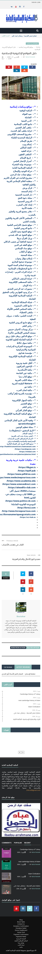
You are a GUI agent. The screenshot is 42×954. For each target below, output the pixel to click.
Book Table (21, 922)
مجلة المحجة (26, 255)
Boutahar (30, 57)
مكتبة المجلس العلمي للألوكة (19, 309)
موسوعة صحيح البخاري (22, 261)
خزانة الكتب (21, 945)
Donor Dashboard (21, 930)
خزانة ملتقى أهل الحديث (21, 130)
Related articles (33, 648)
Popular (18, 843)
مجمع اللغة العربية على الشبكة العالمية (20, 444)
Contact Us (21, 924)
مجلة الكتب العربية (23, 380)
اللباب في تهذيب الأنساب (13, 545)
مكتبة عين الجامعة (24, 373)
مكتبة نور (28, 386)
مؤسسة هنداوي (25, 352)
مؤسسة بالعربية (25, 393)
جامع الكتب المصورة (23, 305)
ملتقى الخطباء (26, 312)
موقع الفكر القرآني (24, 410)
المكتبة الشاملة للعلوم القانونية (19, 339)
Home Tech (21, 932)
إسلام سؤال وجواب (23, 258)
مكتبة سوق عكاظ (24, 342)
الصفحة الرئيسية (21, 939)
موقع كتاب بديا (25, 376)
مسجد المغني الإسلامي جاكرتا (22, 332)
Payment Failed (21, 937)
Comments (6, 843)
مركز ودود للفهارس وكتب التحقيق (17, 292)
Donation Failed (21, 928)
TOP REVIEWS (8, 667)
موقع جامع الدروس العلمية (20, 322)
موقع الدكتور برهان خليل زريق (19, 336)
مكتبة (21, 947)
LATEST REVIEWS (23, 667)
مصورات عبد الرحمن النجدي (19, 288)
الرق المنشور (28, 430)
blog (21, 920)
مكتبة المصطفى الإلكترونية (20, 282)
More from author (18, 648)
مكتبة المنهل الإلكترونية (22, 400)
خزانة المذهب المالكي (22, 278)
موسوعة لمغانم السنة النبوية (20, 265)
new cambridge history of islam (29, 861)
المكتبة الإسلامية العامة (21, 941)
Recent (27, 843)
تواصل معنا (21, 943)
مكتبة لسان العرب (24, 390)
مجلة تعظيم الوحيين (24, 427)
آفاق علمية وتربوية (24, 363)
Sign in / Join (36, 2)
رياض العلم (27, 325)
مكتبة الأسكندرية (25, 369)
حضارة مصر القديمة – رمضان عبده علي (24, 36)
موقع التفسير (26, 403)
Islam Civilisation (34, 874)
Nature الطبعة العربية (22, 383)
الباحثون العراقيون (24, 366)
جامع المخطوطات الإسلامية (20, 268)
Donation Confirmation (21, 926)
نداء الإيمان (28, 285)
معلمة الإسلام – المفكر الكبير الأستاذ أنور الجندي (18, 674)
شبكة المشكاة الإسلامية (22, 302)
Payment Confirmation (21, 934)
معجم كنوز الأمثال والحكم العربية (26, 559)
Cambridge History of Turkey (30, 849)
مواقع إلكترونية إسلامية (32, 43)
